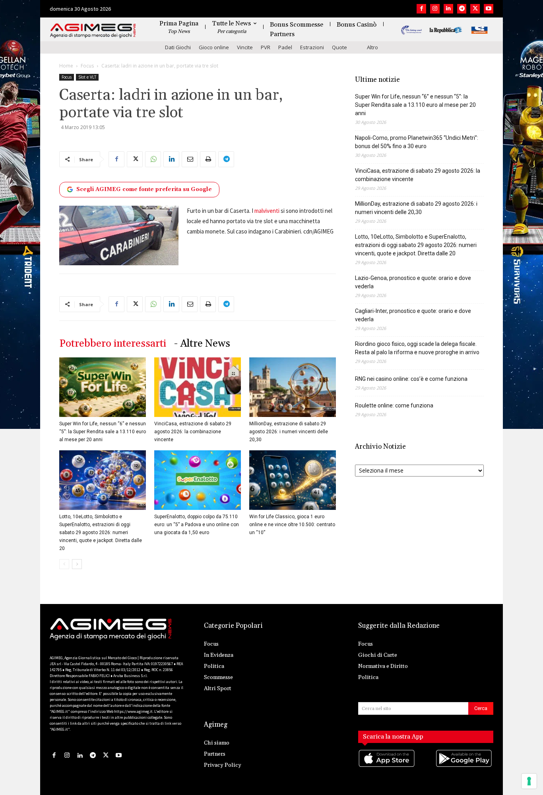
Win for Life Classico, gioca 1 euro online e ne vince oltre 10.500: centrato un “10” (292, 524)
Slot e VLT (87, 77)
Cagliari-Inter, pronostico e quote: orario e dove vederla (413, 315)
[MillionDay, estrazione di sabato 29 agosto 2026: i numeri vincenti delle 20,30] (292, 387)
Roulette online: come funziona (394, 405)
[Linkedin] (448, 9)
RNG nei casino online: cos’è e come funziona (411, 379)
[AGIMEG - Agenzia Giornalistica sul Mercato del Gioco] (93, 31)
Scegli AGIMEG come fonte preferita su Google (144, 189)
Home (66, 65)
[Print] (208, 159)
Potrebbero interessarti (112, 344)
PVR (265, 47)
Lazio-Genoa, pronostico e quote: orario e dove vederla (413, 282)
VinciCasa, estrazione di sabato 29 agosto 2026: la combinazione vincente (192, 431)
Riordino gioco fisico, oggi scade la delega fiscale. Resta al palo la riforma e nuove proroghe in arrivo (417, 348)
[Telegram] (462, 9)
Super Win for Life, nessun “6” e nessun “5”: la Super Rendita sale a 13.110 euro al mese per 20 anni (102, 431)
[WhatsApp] (153, 159)
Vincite (245, 47)
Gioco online (214, 47)
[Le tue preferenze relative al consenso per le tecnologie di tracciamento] (529, 781)
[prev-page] (64, 564)
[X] (475, 9)
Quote (339, 47)
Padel (285, 47)
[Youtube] (488, 9)
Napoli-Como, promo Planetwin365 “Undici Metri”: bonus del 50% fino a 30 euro (416, 142)
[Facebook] (421, 9)
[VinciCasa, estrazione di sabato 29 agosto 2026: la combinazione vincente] (197, 387)
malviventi (266, 210)
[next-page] (77, 564)
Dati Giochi (178, 47)
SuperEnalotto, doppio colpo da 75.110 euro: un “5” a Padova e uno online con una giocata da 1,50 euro (196, 524)
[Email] (190, 159)
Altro (372, 47)
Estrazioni (312, 47)
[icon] (387, 766)
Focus (87, 65)
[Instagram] (435, 9)
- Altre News (202, 344)
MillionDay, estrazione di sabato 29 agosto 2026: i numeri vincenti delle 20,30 (288, 431)
